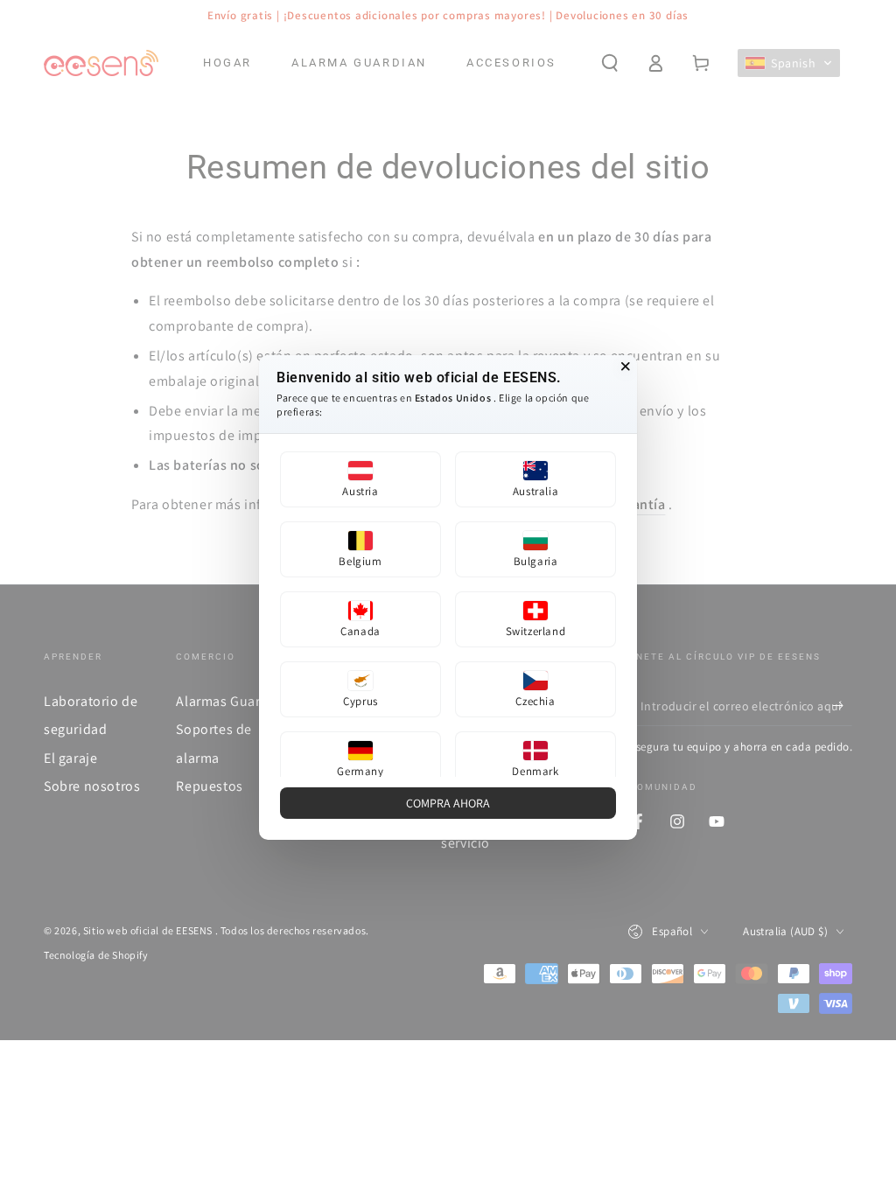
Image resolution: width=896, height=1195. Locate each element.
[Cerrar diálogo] (625, 366)
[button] (360, 479)
